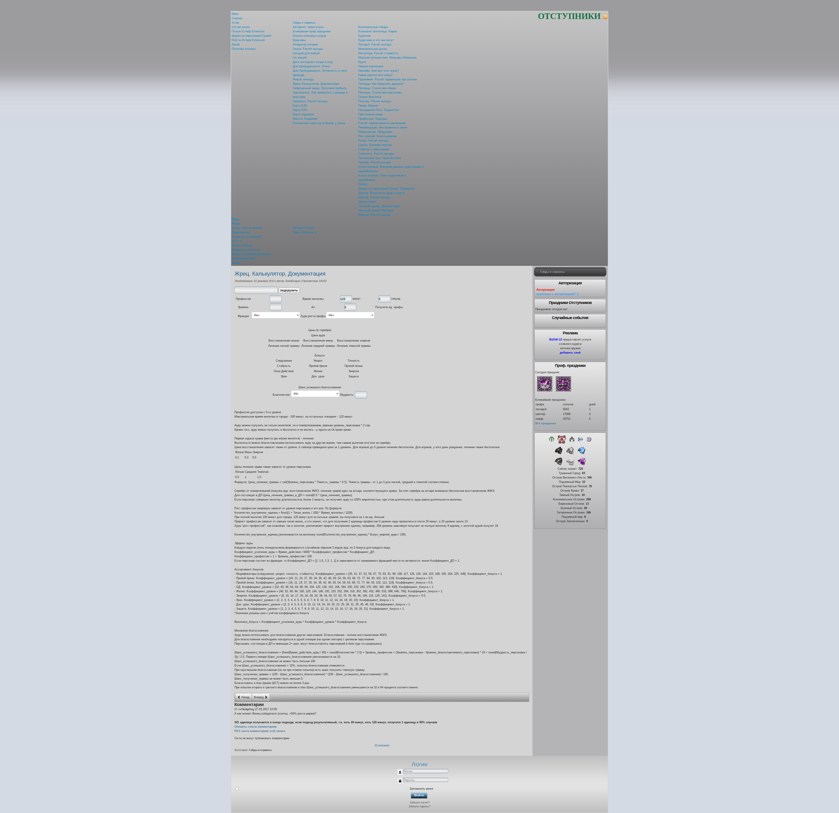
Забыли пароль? (419, 806)
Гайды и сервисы (260, 750)
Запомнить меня (421, 788)
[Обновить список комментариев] (267, 704)
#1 (235, 709)
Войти (419, 795)
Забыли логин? (420, 802)
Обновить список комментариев (255, 726)
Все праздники (545, 423)
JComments (382, 745)
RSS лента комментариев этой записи (259, 731)
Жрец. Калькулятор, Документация (280, 273)
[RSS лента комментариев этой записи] (265, 704)
